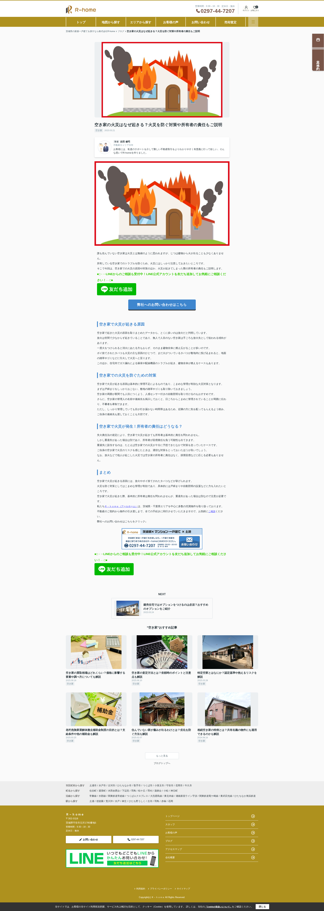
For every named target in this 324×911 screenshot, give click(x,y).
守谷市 (169, 785)
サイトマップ (183, 888)
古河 (149, 801)
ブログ (168, 841)
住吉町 (93, 790)
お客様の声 (170, 22)
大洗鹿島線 (156, 796)
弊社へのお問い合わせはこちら (162, 304)
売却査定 (230, 22)
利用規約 (140, 888)
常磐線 (93, 796)
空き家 (99, 130)
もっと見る (162, 755)
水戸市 (102, 785)
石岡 (170, 801)
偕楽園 (99, 801)
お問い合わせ (201, 22)
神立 (124, 801)
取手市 (137, 785)
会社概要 (170, 857)
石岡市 (179, 785)
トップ (81, 22)
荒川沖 (109, 801)
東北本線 (169, 796)
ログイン (246, 10)
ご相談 (211, 511)
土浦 (91, 801)
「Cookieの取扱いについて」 (218, 907)
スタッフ (170, 824)
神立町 (174, 790)
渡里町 (102, 790)
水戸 (117, 801)
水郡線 (102, 796)
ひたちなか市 (124, 785)
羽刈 (150, 790)
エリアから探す (140, 22)
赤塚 (163, 801)
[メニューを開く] (253, 22)
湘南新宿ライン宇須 (187, 796)
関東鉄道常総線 (116, 796)
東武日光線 (226, 796)
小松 (166, 790)
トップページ (172, 816)
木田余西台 (114, 790)
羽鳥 (134, 790)
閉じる (262, 906)
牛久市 (188, 785)
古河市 (111, 785)
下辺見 (126, 790)
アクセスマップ (173, 849)
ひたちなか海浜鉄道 (245, 796)
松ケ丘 (142, 790)
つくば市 (147, 785)
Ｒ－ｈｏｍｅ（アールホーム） (121, 506)
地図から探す (111, 22)
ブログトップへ (162, 763)
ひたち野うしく (137, 801)
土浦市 (93, 785)
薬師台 (158, 790)
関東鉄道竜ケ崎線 (209, 796)
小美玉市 (159, 785)
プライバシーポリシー (161, 888)
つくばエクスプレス (138, 796)
